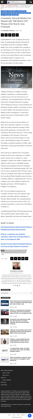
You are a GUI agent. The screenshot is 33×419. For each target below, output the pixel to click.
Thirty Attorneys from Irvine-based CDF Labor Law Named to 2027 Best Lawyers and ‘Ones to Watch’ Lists (21, 302)
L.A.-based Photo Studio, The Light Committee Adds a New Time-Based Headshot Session (20, 349)
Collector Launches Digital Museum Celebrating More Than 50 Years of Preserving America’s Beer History (19, 340)
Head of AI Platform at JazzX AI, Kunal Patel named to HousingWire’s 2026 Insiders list (20, 359)
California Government (8, 13)
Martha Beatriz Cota (19, 252)
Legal (18, 414)
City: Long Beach (6, 15)
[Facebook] (2, 35)
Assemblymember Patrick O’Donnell (16, 250)
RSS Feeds (3, 382)
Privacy (13, 414)
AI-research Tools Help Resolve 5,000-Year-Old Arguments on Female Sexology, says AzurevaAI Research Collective (20, 322)
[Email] (17, 35)
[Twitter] (6, 35)
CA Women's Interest (12, 5)
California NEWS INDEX (23, 13)
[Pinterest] (9, 35)
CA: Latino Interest (20, 11)
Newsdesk (15, 15)
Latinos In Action (7, 252)
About (9, 414)
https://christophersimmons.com (16, 272)
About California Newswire (7, 370)
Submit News (4, 384)
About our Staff (6, 372)
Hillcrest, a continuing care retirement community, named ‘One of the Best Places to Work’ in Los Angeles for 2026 (21, 311)
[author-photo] (16, 265)
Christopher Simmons (8, 30)
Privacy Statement (6, 380)
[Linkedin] (13, 35)
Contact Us (3, 377)
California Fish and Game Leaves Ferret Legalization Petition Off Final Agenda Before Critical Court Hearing (20, 331)
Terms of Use (5, 375)
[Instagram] (15, 285)
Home (2, 5)
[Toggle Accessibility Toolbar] (29, 415)
